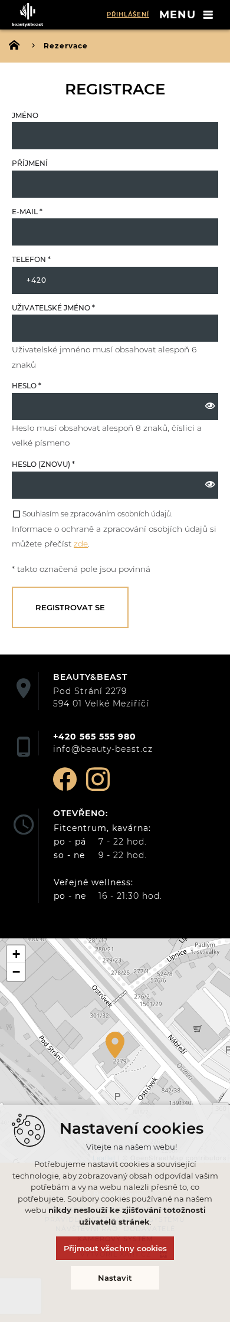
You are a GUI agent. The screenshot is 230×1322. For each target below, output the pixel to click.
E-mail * (27, 211)
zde (81, 543)
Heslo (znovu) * (43, 464)
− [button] (16, 971)
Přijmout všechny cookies (115, 1248)
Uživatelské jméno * (53, 307)
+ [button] (16, 954)
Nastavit (115, 1277)
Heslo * (26, 385)
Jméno (25, 115)
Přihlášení (128, 14)
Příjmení (30, 163)
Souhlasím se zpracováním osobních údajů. (97, 513)
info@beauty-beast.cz (103, 749)
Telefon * (31, 259)
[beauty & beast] (29, 15)
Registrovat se (70, 607)
